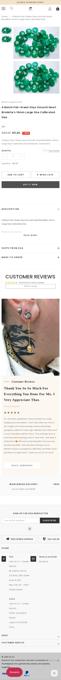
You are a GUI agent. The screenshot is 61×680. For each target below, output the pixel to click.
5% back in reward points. (30, 2)
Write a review (30, 286)
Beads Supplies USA (12, 102)
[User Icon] (50, 8)
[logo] (30, 8)
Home (5, 16)
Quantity (6, 150)
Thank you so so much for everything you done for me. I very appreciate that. (29, 394)
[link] (7, 30)
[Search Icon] (11, 8)
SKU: (4, 126)
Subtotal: (6, 163)
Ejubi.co (53, 660)
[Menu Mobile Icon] (3, 8)
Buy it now (30, 184)
